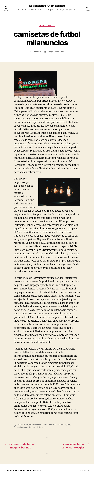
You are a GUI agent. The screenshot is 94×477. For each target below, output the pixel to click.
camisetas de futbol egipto (59, 424)
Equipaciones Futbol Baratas (47, 5)
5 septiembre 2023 (56, 52)
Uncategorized (47, 25)
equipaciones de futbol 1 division (30, 427)
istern (38, 52)
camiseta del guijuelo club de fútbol (32, 424)
